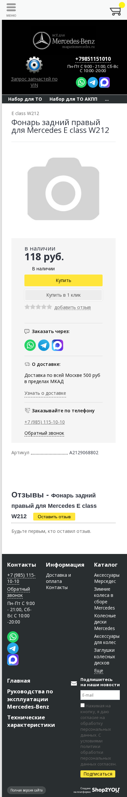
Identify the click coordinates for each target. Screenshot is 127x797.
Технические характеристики (31, 720)
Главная (18, 680)
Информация (65, 564)
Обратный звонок (44, 433)
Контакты (21, 564)
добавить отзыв (72, 307)
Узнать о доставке (45, 393)
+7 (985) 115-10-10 (44, 422)
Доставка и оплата (58, 578)
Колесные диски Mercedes (105, 621)
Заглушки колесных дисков (104, 656)
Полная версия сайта (26, 790)
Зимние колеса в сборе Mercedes (104, 598)
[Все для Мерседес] (63, 40)
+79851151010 (93, 58)
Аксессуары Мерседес (107, 578)
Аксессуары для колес (107, 639)
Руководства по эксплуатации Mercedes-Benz (30, 699)
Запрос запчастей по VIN (34, 82)
